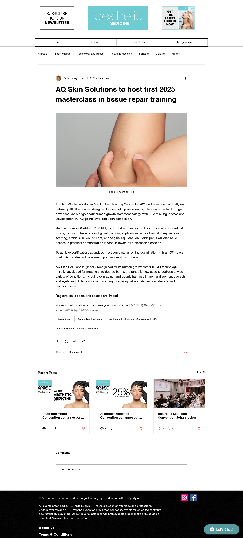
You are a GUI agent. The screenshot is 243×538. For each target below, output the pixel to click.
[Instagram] (184, 497)
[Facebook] (193, 497)
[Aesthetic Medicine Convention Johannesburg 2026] (63, 393)
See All (201, 372)
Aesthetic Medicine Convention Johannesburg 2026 (62, 415)
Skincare (144, 53)
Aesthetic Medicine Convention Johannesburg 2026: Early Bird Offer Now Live (120, 415)
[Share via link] (83, 341)
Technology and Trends (91, 53)
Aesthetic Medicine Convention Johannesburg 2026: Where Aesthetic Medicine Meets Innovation (178, 415)
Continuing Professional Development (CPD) (134, 318)
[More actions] (185, 78)
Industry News (62, 53)
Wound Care (65, 318)
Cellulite (160, 53)
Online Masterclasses (90, 318)
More (175, 53)
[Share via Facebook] (57, 341)
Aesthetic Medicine (121, 53)
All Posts (42, 53)
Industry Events (65, 328)
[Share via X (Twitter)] (66, 341)
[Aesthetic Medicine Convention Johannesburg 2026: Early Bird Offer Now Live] (121, 393)
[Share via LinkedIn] (74, 341)
